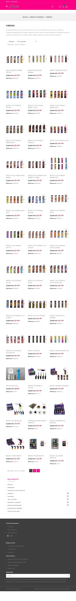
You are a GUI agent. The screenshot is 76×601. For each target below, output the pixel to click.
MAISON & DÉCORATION (15, 505)
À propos (11, 526)
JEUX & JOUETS (12, 499)
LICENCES (10, 493)
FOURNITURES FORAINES (15, 508)
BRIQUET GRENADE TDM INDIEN (59, 386)
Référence (9, 78)
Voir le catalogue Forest (13, 589)
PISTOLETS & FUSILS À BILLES (16, 490)
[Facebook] (7, 536)
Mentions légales (13, 565)
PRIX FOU (10, 484)
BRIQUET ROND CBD (34, 350)
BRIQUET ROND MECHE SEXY (58, 70)
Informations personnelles (16, 546)
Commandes (11, 549)
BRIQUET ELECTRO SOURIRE (36, 315)
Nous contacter (12, 532)
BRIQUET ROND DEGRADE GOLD (59, 350)
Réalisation (60, 589)
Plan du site (11, 568)
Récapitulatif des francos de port (18, 559)
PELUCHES (11, 496)
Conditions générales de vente (17, 562)
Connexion (11, 552)
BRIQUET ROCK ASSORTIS (36, 456)
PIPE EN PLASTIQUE (12, 386)
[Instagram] (11, 536)
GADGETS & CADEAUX (14, 502)
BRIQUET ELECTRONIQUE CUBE (59, 140)
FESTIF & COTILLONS (14, 511)
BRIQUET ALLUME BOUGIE (14, 420)
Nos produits (13, 479)
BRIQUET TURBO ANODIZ (13, 456)
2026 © (42, 589)
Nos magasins (12, 529)
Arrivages (11, 487)
